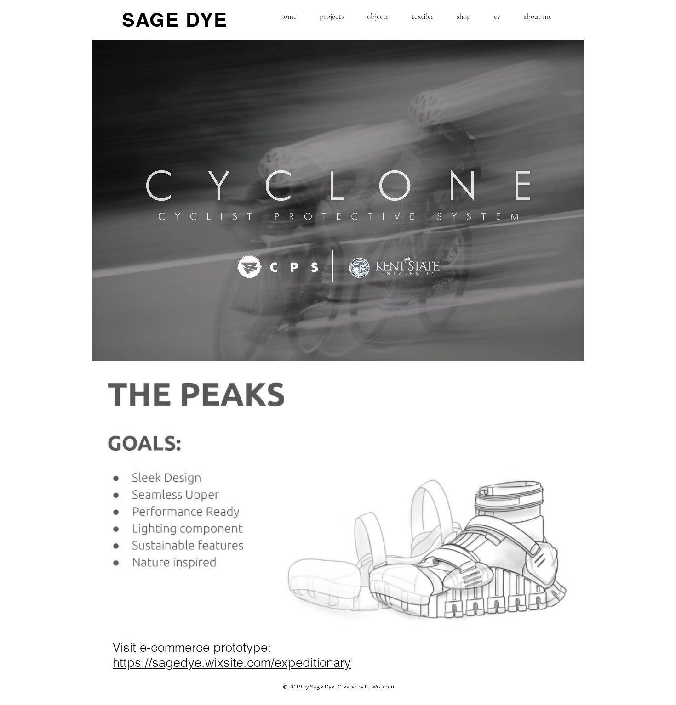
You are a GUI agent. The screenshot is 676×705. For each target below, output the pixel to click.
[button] (331, 16)
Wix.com (382, 686)
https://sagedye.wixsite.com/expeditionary (232, 662)
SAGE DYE (175, 19)
